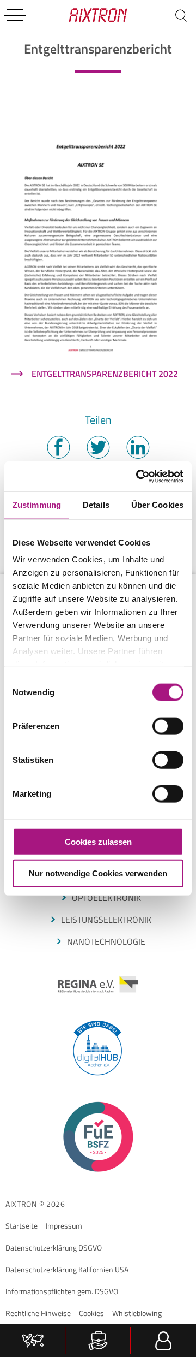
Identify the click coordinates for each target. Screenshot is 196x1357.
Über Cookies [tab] (157, 504)
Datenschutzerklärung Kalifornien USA (66, 1269)
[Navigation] (15, 15)
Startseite (21, 1225)
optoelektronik (106, 897)
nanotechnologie (106, 941)
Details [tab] (96, 504)
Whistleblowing (137, 1313)
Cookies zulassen (98, 841)
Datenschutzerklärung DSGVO (53, 1247)
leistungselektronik (106, 919)
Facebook (58, 447)
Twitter (98, 447)
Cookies (91, 1313)
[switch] (167, 725)
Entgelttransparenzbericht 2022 (105, 373)
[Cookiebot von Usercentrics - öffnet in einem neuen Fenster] (138, 476)
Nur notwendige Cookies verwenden (98, 873)
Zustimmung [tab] (37, 504)
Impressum (64, 1225)
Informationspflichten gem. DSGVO (61, 1291)
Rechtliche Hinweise (38, 1313)
